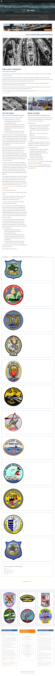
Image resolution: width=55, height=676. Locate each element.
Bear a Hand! (34, 113)
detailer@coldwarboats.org (34, 164)
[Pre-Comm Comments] (27, 52)
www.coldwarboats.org (42, 653)
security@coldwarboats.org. (7, 664)
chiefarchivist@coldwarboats (34, 161)
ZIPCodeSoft (30, 581)
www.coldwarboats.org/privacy (44, 660)
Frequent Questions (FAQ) (9, 571)
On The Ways (8, 113)
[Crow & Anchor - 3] (27, 27)
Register (5, 568)
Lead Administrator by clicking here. (44, 90)
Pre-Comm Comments (11, 69)
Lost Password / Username (9, 570)
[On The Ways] (14, 103)
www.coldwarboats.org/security (8, 660)
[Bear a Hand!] (40, 103)
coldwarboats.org (27, 655)
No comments (6, 92)
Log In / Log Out (7, 569)
